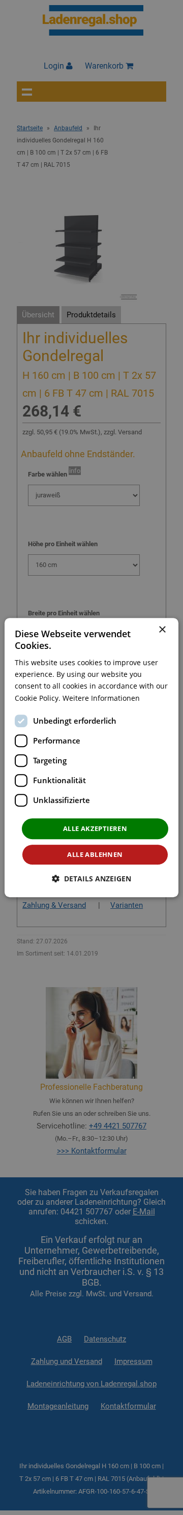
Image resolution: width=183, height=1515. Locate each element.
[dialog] (91, 758)
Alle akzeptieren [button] (95, 828)
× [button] (162, 630)
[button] (91, 878)
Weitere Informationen (101, 698)
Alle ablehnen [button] (95, 854)
